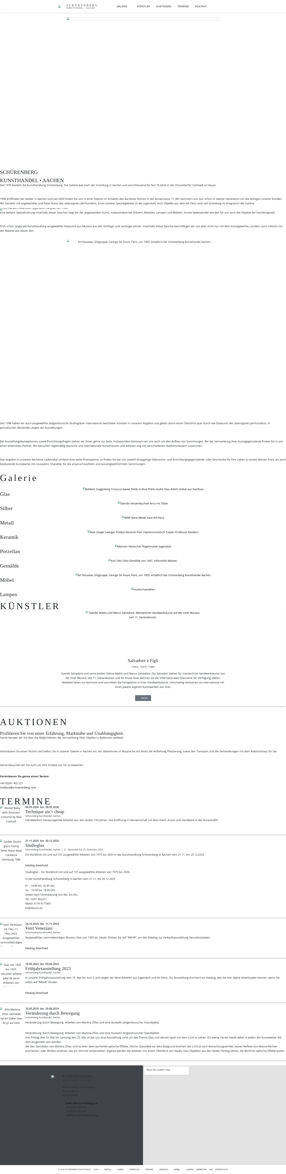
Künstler (143, 6)
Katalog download (36, 865)
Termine (183, 6)
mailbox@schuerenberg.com (18, 787)
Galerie (122, 6)
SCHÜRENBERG (82, 5)
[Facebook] (66, 1124)
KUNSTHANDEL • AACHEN (80, 8)
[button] (1, 661)
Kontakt (201, 6)
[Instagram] (74, 1124)
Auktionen (163, 6)
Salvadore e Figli (143, 660)
